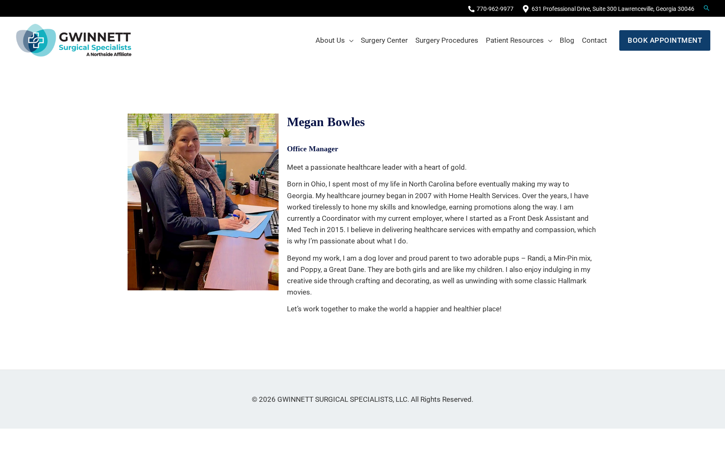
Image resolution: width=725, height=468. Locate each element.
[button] (664, 40)
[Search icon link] (706, 8)
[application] (349, 40)
